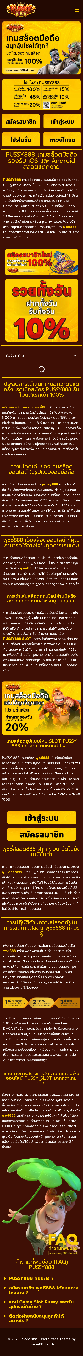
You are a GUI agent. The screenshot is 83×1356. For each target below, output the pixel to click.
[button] (75, 355)
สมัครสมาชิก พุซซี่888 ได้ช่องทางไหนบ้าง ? (44, 1290)
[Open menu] (77, 9)
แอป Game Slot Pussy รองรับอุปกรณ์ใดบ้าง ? (41, 1304)
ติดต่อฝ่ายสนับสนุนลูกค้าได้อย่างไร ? (36, 1318)
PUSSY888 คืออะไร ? (31, 1278)
